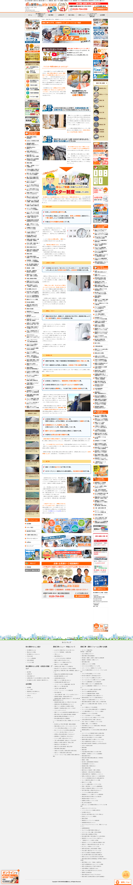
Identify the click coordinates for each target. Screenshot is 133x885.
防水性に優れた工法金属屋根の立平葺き (32, 236)
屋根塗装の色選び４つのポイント (99, 385)
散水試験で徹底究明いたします (61, 676)
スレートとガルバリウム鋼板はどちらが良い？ (101, 230)
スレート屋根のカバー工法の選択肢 (101, 304)
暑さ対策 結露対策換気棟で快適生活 (32, 271)
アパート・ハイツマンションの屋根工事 (100, 511)
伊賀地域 (29, 567)
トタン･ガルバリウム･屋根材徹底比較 (32, 340)
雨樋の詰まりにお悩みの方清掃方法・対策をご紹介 (101, 497)
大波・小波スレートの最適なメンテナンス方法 (33, 224)
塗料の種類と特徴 (100, 536)
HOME (43, 19)
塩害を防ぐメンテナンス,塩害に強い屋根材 (33, 320)
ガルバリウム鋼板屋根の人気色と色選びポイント (92, 695)
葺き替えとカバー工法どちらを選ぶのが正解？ (101, 293)
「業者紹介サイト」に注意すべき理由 (100, 462)
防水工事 (101, 112)
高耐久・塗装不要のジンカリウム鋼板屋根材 (33, 356)
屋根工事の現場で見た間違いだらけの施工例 (100, 382)
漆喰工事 (101, 100)
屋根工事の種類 (100, 83)
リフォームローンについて (60, 710)
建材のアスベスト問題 (32, 299)
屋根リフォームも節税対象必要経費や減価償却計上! (101, 522)
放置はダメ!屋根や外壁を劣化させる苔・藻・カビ (33, 324)
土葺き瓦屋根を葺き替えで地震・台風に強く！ (33, 216)
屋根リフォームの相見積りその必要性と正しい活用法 (101, 419)
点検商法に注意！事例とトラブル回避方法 (63, 666)
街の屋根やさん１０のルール (33, 654)
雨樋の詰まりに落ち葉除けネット (61, 744)
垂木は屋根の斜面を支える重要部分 (62, 718)
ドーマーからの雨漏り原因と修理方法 (32, 380)
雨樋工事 (101, 106)
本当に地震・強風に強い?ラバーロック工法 (33, 244)
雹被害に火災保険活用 (86, 872)
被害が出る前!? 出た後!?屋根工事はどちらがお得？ (101, 434)
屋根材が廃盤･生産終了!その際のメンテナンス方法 (93, 739)
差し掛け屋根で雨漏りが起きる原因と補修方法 (92, 854)
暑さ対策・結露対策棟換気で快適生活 (90, 761)
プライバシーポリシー (32, 538)
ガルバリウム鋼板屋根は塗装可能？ (101, 241)
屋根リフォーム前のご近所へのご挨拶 (100, 423)
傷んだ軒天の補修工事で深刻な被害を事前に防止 (33, 178)
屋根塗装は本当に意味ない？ (31, 148)
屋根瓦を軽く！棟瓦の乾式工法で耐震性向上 (100, 371)
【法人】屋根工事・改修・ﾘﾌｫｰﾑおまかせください (101, 518)
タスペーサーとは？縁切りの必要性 (32, 182)
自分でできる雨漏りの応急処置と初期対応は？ (101, 396)
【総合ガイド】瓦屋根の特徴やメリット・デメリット (93, 699)
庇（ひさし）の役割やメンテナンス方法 (33, 376)
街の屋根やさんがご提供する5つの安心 (40, 15)
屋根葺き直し (102, 118)
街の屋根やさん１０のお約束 (54, 511)
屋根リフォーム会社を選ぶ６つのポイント (101, 350)
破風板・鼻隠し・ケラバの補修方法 (89, 723)
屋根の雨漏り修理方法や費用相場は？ (33, 368)
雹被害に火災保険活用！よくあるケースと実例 (101, 403)
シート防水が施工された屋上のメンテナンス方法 (33, 189)
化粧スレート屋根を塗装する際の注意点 (100, 325)
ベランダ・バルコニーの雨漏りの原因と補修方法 (33, 205)
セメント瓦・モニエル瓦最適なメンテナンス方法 (33, 213)
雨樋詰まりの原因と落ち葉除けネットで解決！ (101, 501)
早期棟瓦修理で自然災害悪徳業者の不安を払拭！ (33, 220)
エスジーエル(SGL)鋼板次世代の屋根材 (33, 349)
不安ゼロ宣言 (30, 656)
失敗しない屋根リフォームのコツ (100, 275)
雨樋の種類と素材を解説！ (60, 748)
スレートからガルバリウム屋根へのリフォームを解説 (101, 234)
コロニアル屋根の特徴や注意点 (99, 311)
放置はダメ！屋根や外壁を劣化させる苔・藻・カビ (93, 844)
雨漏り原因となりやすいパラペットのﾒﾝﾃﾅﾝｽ (33, 193)
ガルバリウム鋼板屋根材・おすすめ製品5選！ (92, 681)
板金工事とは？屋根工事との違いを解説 (33, 156)
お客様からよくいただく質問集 (88, 663)
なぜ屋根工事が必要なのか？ (101, 271)
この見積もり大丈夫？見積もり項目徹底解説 (100, 430)
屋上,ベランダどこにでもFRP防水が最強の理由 (33, 197)
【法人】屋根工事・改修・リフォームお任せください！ (66, 694)
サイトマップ (30, 546)
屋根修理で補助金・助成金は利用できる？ (100, 407)
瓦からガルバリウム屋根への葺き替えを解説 (101, 237)
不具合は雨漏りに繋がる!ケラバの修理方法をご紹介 (93, 735)
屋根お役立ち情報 (99, 353)
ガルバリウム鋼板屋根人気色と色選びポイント (101, 248)
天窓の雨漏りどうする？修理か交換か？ (33, 384)
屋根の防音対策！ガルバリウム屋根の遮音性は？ (101, 262)
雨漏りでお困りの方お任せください (62, 660)
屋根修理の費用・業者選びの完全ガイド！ (33, 144)
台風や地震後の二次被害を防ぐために (101, 367)
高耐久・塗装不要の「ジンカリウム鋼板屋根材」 (92, 786)
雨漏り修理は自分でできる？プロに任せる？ (33, 152)
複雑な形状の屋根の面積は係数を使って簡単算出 (92, 757)
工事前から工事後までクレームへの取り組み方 (101, 427)
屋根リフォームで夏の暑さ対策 (61, 686)
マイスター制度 (30, 662)
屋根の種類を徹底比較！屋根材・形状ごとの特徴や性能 (94, 701)
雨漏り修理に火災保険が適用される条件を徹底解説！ (93, 876)
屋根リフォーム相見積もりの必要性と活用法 (64, 706)
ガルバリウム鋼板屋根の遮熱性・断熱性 (101, 244)
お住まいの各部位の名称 (33, 140)
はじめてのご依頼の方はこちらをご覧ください (64, 650)
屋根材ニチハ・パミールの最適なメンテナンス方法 (101, 329)
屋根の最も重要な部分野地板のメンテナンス (32, 305)
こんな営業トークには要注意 (100, 437)
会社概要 (102, 15)
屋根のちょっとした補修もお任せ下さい (63, 662)
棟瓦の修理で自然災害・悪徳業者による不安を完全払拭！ (94, 743)
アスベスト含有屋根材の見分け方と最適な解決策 (33, 296)
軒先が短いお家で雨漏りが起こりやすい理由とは (33, 292)
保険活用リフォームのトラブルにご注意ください (101, 459)
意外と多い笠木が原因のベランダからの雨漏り (33, 174)
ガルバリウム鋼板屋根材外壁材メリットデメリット (101, 259)
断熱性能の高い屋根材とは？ (30, 387)
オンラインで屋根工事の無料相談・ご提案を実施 (101, 416)
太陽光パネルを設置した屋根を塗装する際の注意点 (65, 750)
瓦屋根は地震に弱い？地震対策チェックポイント (101, 375)
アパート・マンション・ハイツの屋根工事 (63, 690)
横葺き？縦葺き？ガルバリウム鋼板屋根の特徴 (101, 255)
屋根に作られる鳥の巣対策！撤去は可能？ (63, 746)
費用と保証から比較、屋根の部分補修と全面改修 (101, 286)
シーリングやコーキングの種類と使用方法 (33, 232)
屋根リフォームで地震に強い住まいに (62, 680)
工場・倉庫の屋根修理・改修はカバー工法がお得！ (101, 490)
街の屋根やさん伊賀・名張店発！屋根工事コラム (37, 680)
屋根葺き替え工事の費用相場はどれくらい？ (101, 282)
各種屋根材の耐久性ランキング (88, 822)
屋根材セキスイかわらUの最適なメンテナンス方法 (101, 333)
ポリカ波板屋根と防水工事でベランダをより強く (101, 494)
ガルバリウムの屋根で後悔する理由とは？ (32, 345)
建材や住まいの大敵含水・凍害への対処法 (32, 275)
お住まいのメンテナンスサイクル (89, 808)
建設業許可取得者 (31, 531)
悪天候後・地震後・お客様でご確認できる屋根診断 (93, 657)
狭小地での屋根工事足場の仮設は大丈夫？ (100, 340)
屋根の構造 (29, 162)
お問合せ (29, 542)
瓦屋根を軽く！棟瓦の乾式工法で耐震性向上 (91, 772)
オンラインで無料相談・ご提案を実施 (62, 652)
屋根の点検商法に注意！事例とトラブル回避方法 (101, 444)
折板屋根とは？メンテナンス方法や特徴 (101, 318)
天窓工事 (101, 136)
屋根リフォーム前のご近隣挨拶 (61, 664)
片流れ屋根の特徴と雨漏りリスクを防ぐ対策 (33, 257)
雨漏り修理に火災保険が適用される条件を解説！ (101, 400)
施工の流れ (71, 15)
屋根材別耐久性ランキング (31, 316)
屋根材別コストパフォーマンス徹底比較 (33, 312)
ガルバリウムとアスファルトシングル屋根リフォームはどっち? (33, 336)
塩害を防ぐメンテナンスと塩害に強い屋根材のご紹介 (93, 842)
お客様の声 (61, 15)
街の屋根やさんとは (31, 650)
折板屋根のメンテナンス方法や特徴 (89, 713)
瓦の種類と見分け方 (32, 289)
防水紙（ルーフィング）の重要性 (89, 816)
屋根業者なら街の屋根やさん (33, 691)
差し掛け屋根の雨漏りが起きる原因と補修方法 (33, 265)
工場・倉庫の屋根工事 (100, 508)
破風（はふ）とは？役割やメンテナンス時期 (33, 407)
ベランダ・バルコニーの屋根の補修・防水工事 (64, 684)
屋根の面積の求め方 (32, 247)
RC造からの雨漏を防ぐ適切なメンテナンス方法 (92, 788)
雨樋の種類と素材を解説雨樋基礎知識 (33, 395)
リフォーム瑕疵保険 (31, 658)
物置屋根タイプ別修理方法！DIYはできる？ (100, 483)
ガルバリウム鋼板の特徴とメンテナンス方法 (33, 352)
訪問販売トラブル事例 (100, 440)
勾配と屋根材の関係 (32, 278)
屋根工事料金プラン (58, 656)
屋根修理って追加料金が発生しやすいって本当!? (101, 451)
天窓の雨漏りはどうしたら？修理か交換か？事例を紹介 (94, 725)
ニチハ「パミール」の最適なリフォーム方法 (91, 668)
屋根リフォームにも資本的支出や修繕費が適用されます (66, 712)
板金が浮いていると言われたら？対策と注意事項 (101, 448)
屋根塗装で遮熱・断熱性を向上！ (89, 765)
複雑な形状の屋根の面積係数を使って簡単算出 (33, 250)
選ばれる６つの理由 (31, 652)
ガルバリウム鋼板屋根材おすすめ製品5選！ (101, 252)
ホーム (30, 15)
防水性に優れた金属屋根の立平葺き (89, 834)
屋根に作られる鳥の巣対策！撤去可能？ (101, 505)
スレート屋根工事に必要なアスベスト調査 (91, 780)
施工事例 (50, 15)
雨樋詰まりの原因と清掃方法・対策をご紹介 (64, 742)
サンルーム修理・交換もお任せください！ (101, 487)
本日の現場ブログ (31, 676)
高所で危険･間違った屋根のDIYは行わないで (91, 790)
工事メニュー (81, 15)
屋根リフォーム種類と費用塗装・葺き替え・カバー (101, 300)
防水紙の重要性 (30, 302)
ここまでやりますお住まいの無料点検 (92, 15)
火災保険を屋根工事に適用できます (62, 682)
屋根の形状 (29, 253)
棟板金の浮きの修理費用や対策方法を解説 (33, 159)
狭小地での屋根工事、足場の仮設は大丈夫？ (91, 675)
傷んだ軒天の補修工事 (86, 802)
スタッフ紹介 (30, 527)
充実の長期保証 (30, 660)
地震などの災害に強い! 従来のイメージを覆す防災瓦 (93, 776)
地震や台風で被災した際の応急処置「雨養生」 (33, 240)
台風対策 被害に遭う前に (59, 678)
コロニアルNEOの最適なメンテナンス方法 (101, 336)
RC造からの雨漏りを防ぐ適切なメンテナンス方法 (33, 372)
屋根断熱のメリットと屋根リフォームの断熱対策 (33, 391)
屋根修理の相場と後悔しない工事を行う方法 (100, 278)
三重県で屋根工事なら (32, 534)
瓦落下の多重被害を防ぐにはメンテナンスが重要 (101, 360)
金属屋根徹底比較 (85, 828)
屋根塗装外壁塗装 (101, 130)
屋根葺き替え (102, 88)
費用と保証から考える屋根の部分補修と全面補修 (65, 714)
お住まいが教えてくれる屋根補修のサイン (101, 289)
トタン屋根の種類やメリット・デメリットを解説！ (93, 711)
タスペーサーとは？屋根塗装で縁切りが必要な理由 (93, 733)
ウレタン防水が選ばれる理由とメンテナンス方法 (33, 185)
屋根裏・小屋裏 (30, 268)
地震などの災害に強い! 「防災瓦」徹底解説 (100, 378)
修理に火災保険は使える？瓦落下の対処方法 (101, 364)
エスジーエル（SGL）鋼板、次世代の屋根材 (91, 832)
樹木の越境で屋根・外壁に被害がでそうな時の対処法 (101, 455)
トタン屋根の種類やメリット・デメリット (100, 315)
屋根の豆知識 (30, 308)
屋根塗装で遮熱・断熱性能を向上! (100, 393)
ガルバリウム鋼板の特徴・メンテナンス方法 (91, 784)
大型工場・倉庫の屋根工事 (60, 688)
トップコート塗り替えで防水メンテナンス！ (33, 403)
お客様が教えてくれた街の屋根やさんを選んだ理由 (38, 678)
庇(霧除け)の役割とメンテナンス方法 (31, 228)
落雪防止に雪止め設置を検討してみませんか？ (64, 734)
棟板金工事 (102, 124)
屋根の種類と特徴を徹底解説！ (32, 137)
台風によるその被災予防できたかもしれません (101, 357)
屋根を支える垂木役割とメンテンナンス (32, 364)
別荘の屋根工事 (99, 514)
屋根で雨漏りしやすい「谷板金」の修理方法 (32, 286)
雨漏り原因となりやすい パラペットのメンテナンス (65, 726)
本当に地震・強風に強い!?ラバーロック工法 (91, 850)
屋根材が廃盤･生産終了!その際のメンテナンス (33, 327)
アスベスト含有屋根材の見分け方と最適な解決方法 (93, 778)
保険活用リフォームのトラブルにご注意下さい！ (92, 838)
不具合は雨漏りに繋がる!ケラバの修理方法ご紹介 (33, 170)
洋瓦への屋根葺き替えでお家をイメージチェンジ (33, 331)
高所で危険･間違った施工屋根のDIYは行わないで (33, 360)
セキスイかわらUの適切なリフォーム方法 (91, 665)
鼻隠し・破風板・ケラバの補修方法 (33, 166)
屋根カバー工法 (103, 94)
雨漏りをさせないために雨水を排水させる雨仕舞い (93, 856)
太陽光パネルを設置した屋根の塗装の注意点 (101, 322)
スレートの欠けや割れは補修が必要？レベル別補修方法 (94, 709)
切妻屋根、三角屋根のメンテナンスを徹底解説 (33, 261)
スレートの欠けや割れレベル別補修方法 (100, 307)
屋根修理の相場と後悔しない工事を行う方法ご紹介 (65, 702)
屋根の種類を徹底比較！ (98, 296)
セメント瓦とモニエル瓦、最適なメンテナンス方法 (93, 717)
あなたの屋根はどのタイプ (87, 653)
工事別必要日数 (99, 346)
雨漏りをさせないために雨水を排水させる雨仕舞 (33, 282)
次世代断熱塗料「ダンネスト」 (99, 389)
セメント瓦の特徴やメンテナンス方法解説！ (33, 209)
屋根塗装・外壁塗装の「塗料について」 (90, 659)
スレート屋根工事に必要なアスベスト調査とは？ (33, 399)
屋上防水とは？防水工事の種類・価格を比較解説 (33, 201)
